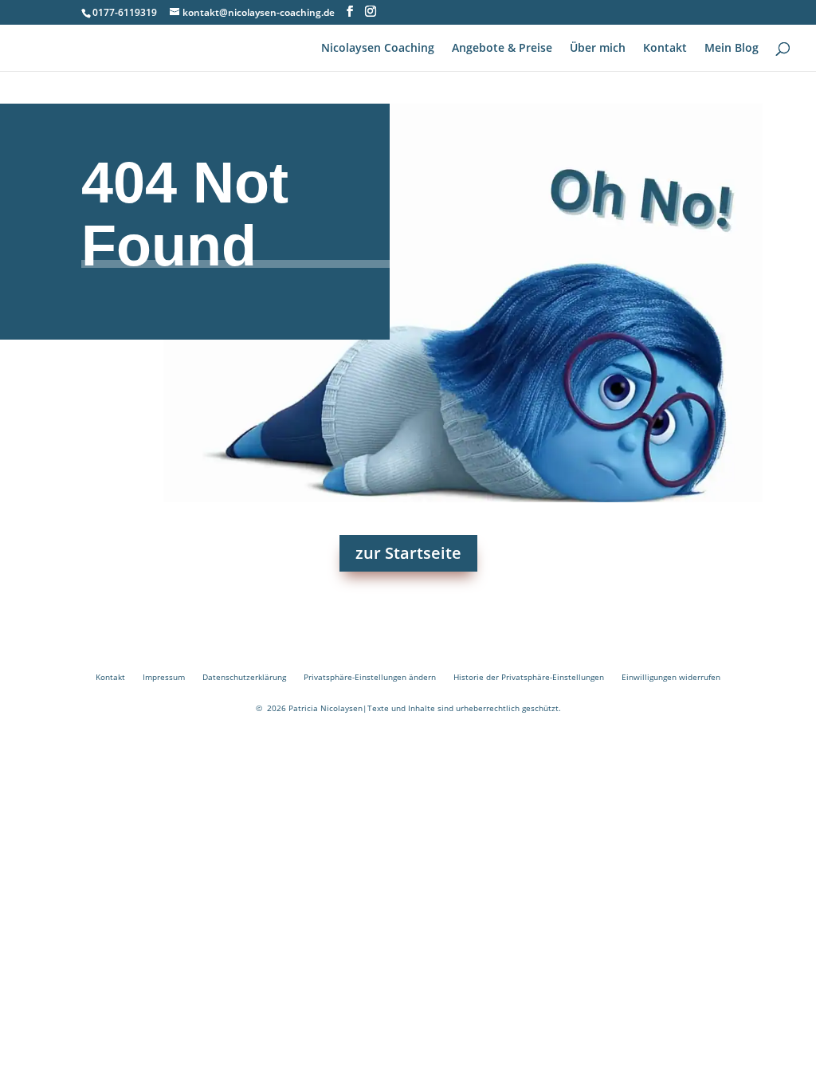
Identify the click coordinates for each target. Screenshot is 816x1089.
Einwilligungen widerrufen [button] (671, 676)
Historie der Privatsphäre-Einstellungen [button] (528, 676)
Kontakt (665, 48)
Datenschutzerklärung (244, 676)
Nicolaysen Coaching (377, 48)
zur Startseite (408, 553)
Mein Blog (731, 48)
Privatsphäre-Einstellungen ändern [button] (370, 676)
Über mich (598, 48)
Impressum (164, 676)
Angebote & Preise (502, 48)
